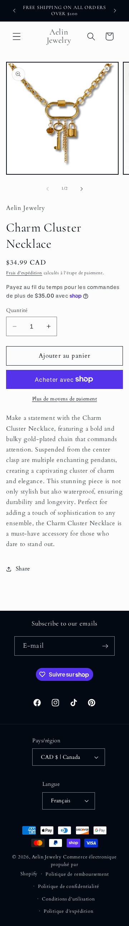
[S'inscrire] (105, 646)
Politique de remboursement (77, 874)
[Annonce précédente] (14, 10)
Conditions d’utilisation (68, 899)
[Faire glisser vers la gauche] (48, 189)
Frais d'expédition (24, 273)
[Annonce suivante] (115, 10)
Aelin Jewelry (47, 857)
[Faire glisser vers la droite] (81, 189)
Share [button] (23, 569)
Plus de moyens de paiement (64, 398)
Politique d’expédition (69, 911)
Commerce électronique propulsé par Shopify (68, 865)
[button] (17, 36)
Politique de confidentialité (68, 886)
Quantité (17, 310)
